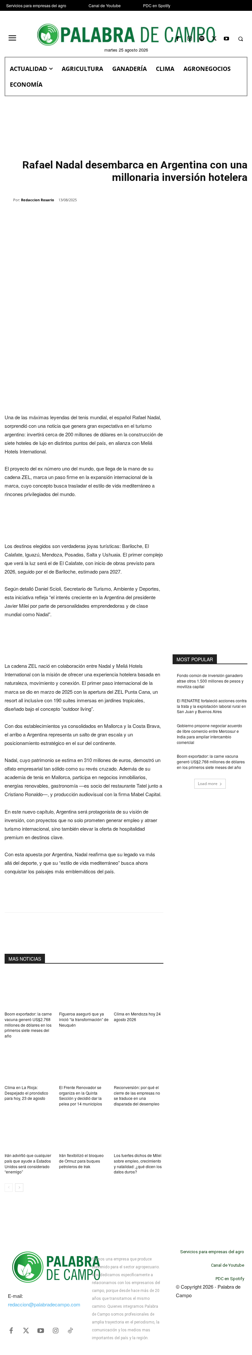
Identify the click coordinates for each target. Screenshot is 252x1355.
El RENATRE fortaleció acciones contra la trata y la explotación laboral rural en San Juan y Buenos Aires (212, 706)
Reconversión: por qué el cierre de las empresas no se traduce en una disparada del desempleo (137, 1095)
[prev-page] (9, 1187)
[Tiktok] (70, 1330)
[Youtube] (226, 38)
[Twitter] (26, 1330)
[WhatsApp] (80, 216)
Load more (208, 783)
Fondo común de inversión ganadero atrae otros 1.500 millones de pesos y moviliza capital (210, 680)
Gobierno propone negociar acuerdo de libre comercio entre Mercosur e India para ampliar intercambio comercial (209, 734)
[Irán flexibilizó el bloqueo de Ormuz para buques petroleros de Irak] (84, 1131)
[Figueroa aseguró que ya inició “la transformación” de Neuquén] (84, 989)
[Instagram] (189, 38)
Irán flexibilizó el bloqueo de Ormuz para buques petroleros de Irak (81, 1160)
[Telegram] (110, 216)
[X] (214, 38)
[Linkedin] (95, 216)
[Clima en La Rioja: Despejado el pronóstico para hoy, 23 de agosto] (29, 1063)
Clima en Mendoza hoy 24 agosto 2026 (137, 1016)
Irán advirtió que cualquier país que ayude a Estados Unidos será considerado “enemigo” (28, 1163)
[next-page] (19, 1187)
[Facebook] (177, 38)
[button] (240, 39)
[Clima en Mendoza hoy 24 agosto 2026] (138, 989)
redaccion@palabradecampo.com (44, 1304)
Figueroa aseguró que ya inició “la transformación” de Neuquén (84, 1019)
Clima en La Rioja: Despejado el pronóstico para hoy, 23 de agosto (26, 1092)
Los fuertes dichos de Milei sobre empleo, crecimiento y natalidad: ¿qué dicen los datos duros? (138, 1163)
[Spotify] (202, 38)
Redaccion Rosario (37, 199)
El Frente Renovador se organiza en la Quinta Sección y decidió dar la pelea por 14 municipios (80, 1095)
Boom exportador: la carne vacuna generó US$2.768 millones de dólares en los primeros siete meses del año (28, 1024)
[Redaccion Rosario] (9, 200)
